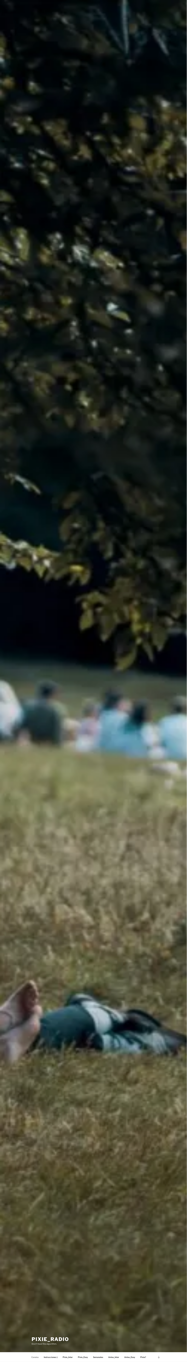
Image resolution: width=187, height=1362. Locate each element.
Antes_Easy (129, 1357)
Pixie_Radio (50, 1339)
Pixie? (143, 1357)
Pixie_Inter (68, 1357)
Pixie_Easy (83, 1357)
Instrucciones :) (50, 1357)
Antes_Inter (113, 1357)
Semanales (98, 1357)
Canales (35, 1357)
